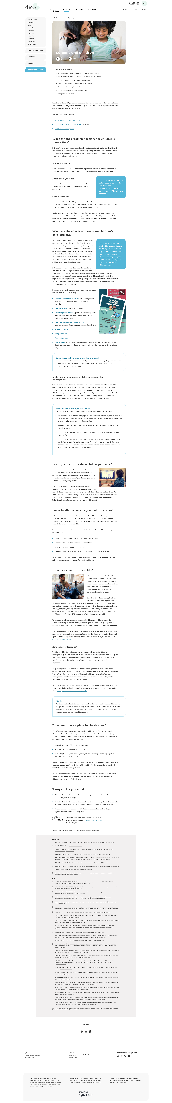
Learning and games (71, 18)
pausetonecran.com (86, 869)
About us (71, 1052)
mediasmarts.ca (114, 866)
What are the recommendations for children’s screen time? (79, 73)
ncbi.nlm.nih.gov (84, 989)
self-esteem (63, 338)
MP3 (74, 59)
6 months (31, 39)
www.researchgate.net (62, 974)
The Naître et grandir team (93, 820)
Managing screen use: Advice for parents (69, 120)
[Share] (82, 1031)
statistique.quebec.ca (73, 917)
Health (27, 1052)
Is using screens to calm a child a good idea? (74, 80)
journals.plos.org (92, 984)
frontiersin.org (59, 929)
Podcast (144, 9)
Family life (31, 57)
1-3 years (79, 9)
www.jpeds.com (101, 999)
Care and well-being (35, 50)
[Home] (32, 6)
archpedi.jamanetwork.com (87, 1004)
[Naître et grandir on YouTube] (129, 1056)
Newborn (31, 22)
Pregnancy (52, 9)
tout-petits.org (99, 941)
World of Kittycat (29, 1057)
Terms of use (72, 1055)
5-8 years (57, 11)
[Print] (90, 1031)
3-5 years (92, 9)
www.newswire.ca (60, 947)
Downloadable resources (32, 1055)
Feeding (31, 63)
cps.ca (108, 854)
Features (134, 9)
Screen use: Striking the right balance (68, 124)
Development (33, 20)
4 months (31, 33)
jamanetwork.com (100, 937)
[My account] (138, 3)
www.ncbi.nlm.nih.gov (98, 898)
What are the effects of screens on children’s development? (79, 77)
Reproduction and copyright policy (79, 1054)
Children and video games (64, 129)
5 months (31, 36)
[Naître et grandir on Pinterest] (125, 1056)
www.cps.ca (81, 893)
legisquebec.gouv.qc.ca (103, 912)
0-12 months (66, 9)
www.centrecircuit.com (98, 932)
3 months (31, 31)
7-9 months (31, 41)
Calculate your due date (32, 1059)
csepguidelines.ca (105, 859)
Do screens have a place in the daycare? (72, 90)
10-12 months (32, 44)
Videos (124, 9)
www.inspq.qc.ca (80, 922)
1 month (30, 25)
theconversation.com (71, 874)
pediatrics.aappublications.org (81, 883)
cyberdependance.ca (75, 846)
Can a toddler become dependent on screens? (75, 83)
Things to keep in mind (66, 94)
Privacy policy (73, 1057)
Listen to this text (63, 59)
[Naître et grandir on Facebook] (122, 1056)
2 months (31, 28)
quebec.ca (108, 863)
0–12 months (58, 18)
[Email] (86, 1031)
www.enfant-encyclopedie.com (64, 851)
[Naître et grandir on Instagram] (118, 1056)
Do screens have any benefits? (69, 87)
